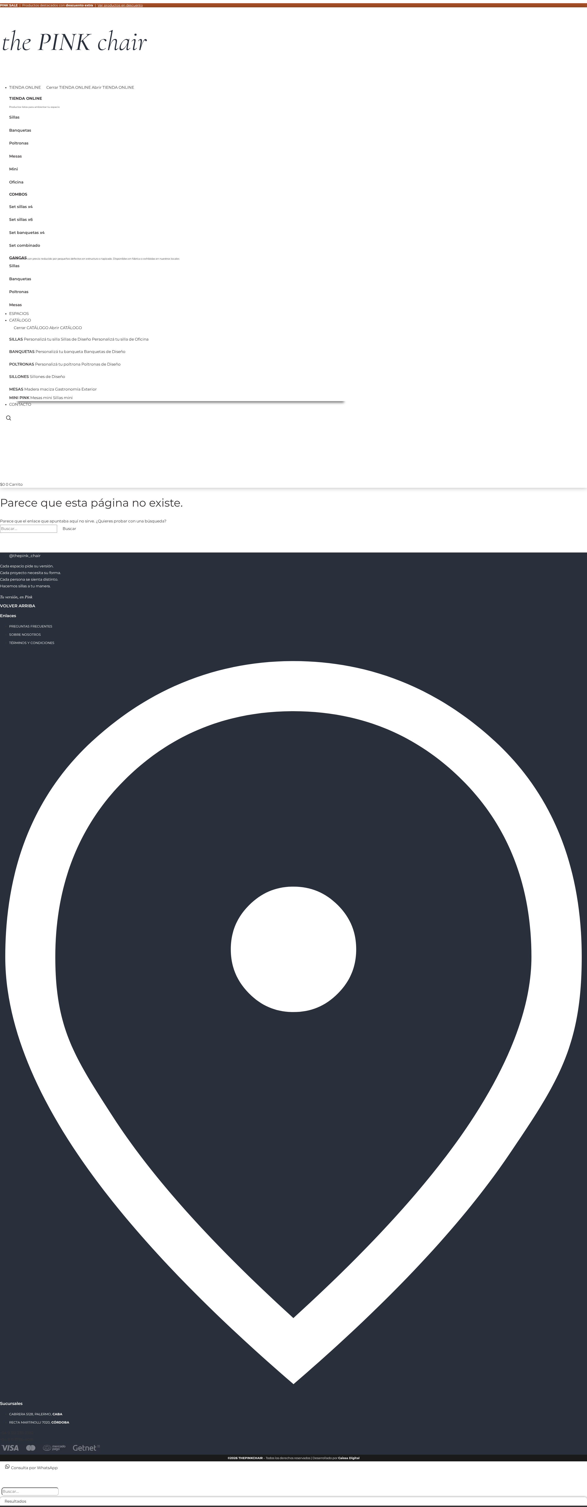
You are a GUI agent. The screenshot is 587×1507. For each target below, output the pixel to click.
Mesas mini (41, 397)
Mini (13, 169)
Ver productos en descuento (120, 5)
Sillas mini (63, 397)
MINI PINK (19, 397)
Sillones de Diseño (47, 376)
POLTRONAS (21, 364)
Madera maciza (39, 389)
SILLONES (19, 376)
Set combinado (24, 245)
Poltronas (18, 143)
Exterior (89, 389)
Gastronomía (67, 389)
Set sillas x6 (21, 219)
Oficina (16, 182)
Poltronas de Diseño (101, 364)
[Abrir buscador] (8, 419)
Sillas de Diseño (76, 339)
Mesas (15, 156)
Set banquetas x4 (27, 232)
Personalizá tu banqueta (59, 351)
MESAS (16, 389)
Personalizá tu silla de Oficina (120, 339)
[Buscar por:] (29, 528)
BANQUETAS (22, 351)
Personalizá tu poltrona (57, 364)
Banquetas (20, 130)
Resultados (15, 1501)
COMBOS (18, 194)
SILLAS (16, 339)
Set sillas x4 (21, 206)
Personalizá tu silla (42, 339)
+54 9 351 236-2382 (16, 1433)
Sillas (14, 117)
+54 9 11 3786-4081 (16, 1439)
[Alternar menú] (4, 77)
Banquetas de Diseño (104, 351)
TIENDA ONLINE (25, 98)
